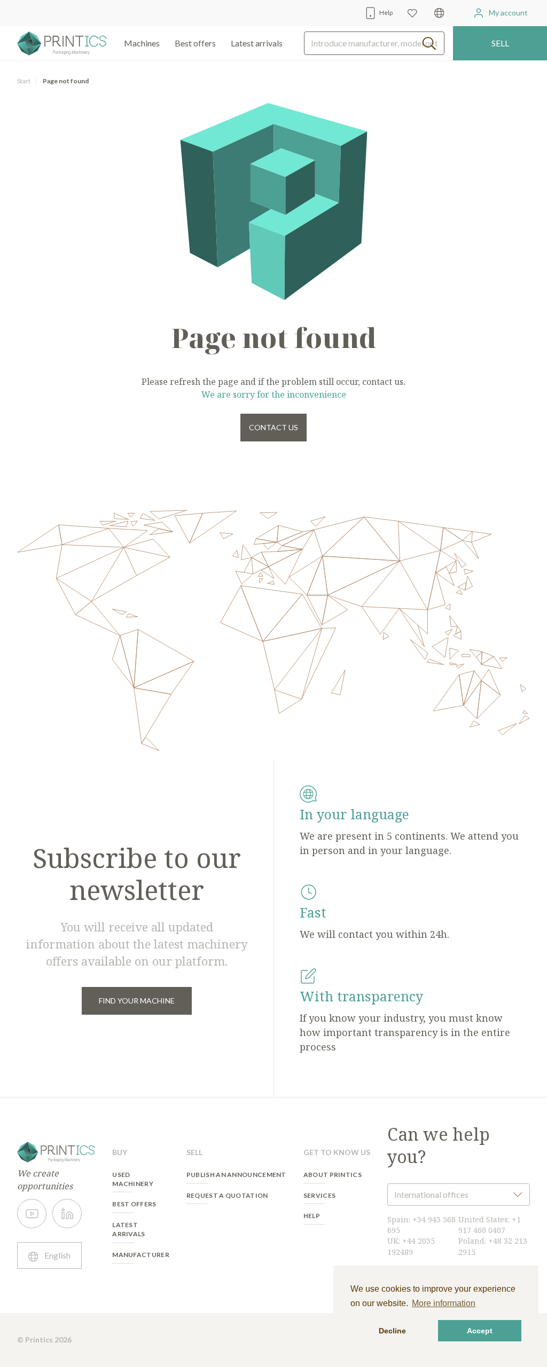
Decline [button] (392, 1330)
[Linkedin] (67, 1213)
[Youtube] (31, 1213)
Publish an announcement (236, 1175)
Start (23, 81)
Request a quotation (227, 1195)
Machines (142, 43)
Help (311, 1216)
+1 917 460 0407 (489, 1224)
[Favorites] (412, 13)
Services (319, 1195)
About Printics (332, 1175)
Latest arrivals (257, 43)
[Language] (439, 13)
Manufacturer (140, 1255)
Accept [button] (480, 1330)
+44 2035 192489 (411, 1246)
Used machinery (132, 1179)
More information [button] (443, 1303)
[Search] (429, 43)
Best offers (134, 1204)
